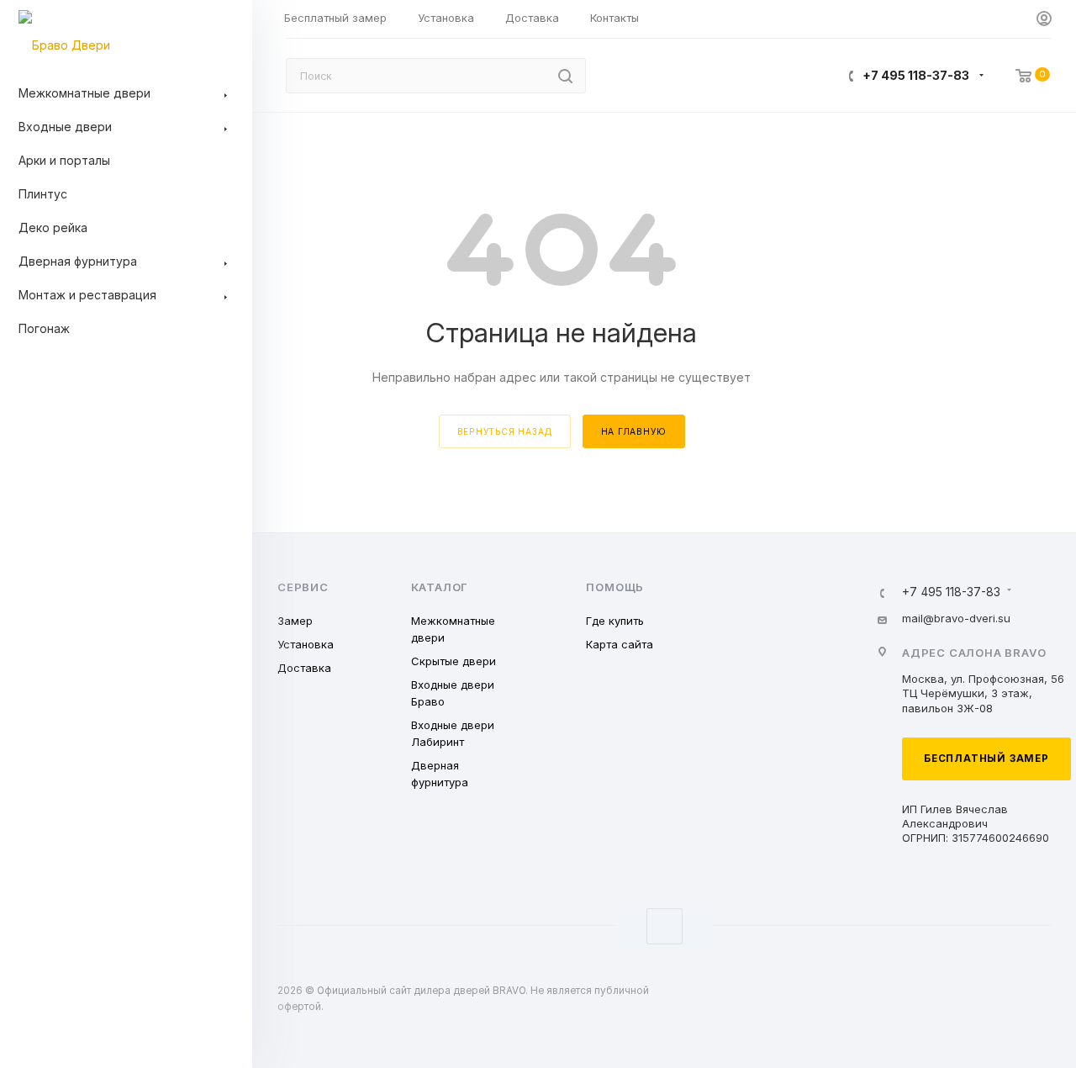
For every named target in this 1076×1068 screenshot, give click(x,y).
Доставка (304, 667)
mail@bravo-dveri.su (956, 618)
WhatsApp (664, 926)
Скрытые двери (453, 661)
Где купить (615, 620)
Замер (295, 620)
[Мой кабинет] (1044, 19)
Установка (305, 644)
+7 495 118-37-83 (915, 75)
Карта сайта (619, 644)
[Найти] (565, 75)
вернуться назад (504, 431)
